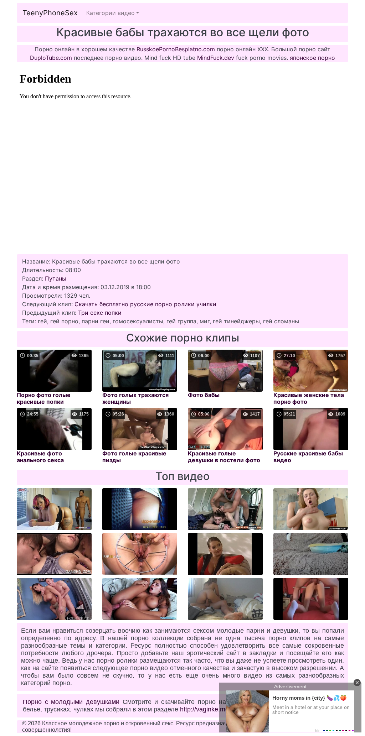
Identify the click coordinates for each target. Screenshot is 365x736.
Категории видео (110, 12)
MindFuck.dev (215, 57)
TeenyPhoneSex (50, 13)
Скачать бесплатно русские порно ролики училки (145, 304)
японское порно (312, 57)
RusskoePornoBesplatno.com (176, 49)
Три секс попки (100, 312)
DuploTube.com (51, 57)
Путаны (55, 278)
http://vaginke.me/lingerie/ (216, 709)
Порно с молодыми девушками (71, 701)
